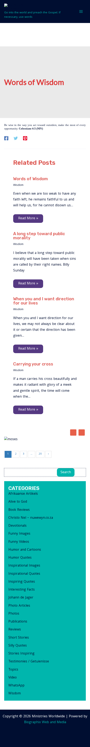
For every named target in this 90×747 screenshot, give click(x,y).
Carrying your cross (33, 364)
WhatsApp (16, 686)
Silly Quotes (17, 646)
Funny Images (19, 534)
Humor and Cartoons (24, 550)
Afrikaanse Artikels (23, 494)
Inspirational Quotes (24, 574)
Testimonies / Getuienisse (28, 662)
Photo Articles (19, 606)
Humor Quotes (20, 558)
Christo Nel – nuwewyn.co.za (30, 518)
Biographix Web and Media (45, 722)
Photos (13, 614)
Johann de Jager (20, 598)
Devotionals (17, 526)
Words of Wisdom (30, 178)
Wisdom (18, 185)
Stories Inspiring (21, 654)
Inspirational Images (24, 566)
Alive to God (17, 502)
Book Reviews (19, 510)
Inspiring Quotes (21, 582)
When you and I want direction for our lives (43, 301)
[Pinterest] (25, 138)
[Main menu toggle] (81, 11)
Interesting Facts (21, 590)
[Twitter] (16, 138)
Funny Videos (18, 542)
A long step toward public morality (39, 235)
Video (12, 678)
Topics (13, 670)
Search (65, 472)
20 (40, 454)
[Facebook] (6, 138)
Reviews (14, 630)
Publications (17, 622)
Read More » (28, 218)
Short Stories (18, 638)
